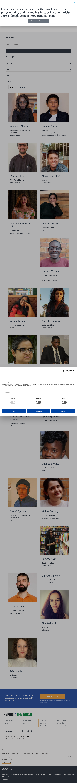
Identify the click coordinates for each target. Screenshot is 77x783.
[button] (74, 2)
